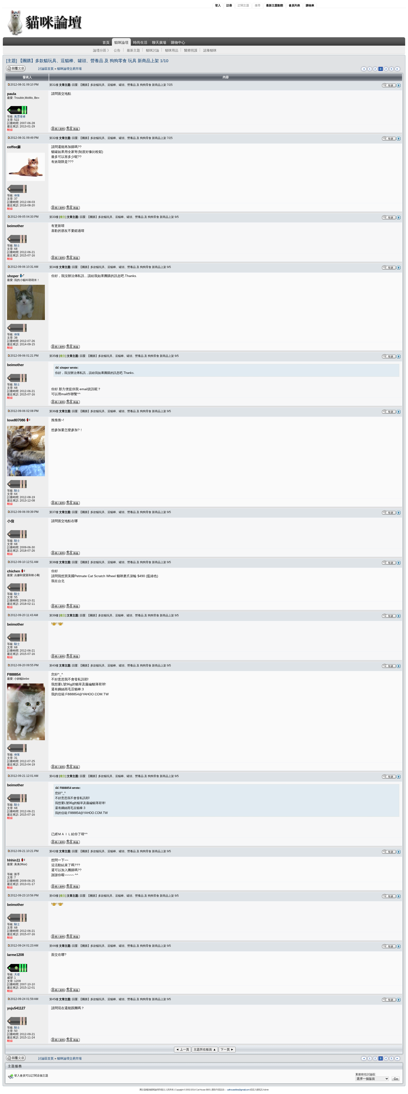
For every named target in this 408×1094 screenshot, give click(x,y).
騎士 (17, 245)
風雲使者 (20, 116)
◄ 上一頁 (182, 1049)
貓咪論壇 (121, 42)
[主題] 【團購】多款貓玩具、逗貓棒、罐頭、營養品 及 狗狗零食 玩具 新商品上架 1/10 (87, 60)
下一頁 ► (227, 1049)
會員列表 (294, 5)
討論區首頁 (46, 68)
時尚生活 (140, 42)
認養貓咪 (210, 50)
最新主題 (133, 50)
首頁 (106, 42)
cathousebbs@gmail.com (238, 1089)
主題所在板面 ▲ (205, 1049)
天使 (17, 974)
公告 (117, 50)
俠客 (17, 195)
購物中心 (178, 42)
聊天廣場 (159, 42)
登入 (218, 5)
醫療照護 (190, 50)
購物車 (310, 5)
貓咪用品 (171, 50)
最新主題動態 (274, 5)
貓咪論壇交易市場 (69, 68)
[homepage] (51, 35)
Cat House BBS (203, 1089)
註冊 (229, 5)
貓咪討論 (152, 50)
